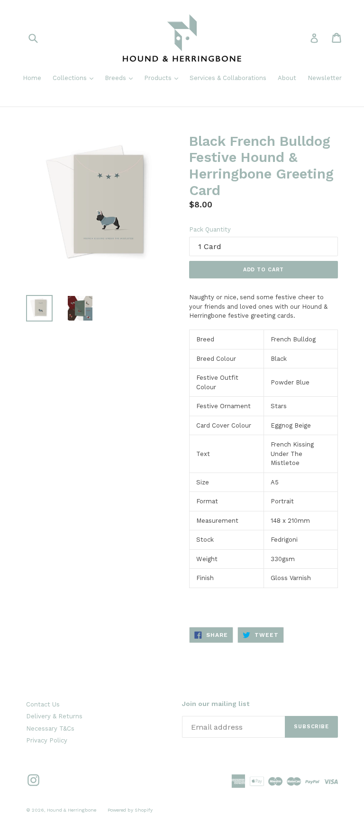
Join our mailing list (215, 703)
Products (163, 77)
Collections (75, 77)
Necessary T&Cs (50, 728)
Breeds (121, 77)
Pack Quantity (210, 229)
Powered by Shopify (130, 810)
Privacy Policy (46, 740)
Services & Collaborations (228, 77)
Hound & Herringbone (71, 810)
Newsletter (325, 77)
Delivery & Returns (54, 716)
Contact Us (43, 704)
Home (32, 77)
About (287, 77)
